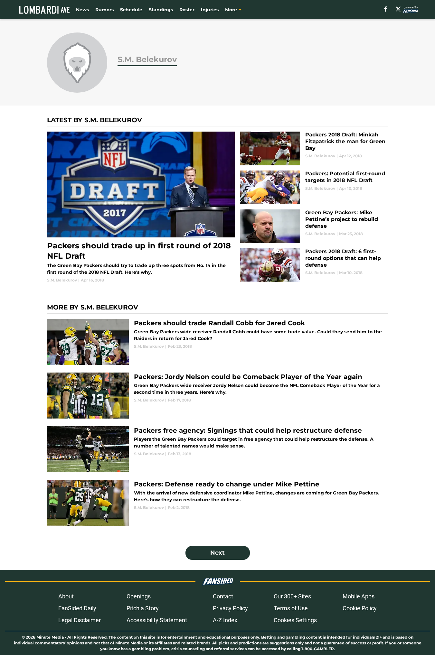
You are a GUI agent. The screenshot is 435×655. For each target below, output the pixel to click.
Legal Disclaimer (79, 620)
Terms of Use (291, 608)
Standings (161, 10)
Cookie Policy (360, 608)
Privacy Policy (230, 608)
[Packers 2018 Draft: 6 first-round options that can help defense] (314, 265)
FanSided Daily (77, 608)
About (66, 596)
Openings (139, 596)
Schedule (131, 10)
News (82, 10)
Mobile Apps (358, 596)
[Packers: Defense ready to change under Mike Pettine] (217, 503)
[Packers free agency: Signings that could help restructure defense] (217, 449)
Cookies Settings (295, 620)
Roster (186, 10)
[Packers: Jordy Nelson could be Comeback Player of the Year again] (217, 396)
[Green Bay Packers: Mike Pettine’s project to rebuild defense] (314, 226)
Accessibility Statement (157, 620)
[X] (398, 9)
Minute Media (50, 637)
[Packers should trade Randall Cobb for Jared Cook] (217, 342)
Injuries (210, 10)
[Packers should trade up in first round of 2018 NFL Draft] (141, 207)
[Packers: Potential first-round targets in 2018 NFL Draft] (314, 187)
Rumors (104, 10)
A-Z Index (225, 620)
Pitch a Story (143, 608)
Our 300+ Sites (292, 596)
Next (217, 552)
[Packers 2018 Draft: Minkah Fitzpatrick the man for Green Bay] (314, 148)
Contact (223, 596)
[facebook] (385, 9)
